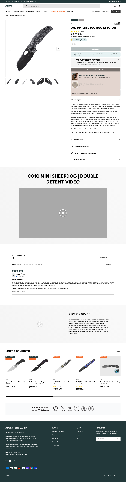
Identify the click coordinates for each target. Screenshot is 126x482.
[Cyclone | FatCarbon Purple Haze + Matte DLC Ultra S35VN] (39, 366)
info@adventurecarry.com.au (18, 454)
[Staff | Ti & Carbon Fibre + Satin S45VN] (63, 366)
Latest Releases (18, 11)
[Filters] (102, 264)
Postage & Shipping (58, 431)
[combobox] (62, 6)
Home (6, 15)
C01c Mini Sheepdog (76, 106)
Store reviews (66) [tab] (28, 264)
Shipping (80, 36)
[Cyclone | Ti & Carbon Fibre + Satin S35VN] (15, 366)
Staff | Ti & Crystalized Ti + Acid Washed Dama (85, 383)
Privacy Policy (117, 475)
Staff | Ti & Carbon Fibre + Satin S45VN (62, 383)
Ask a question (103, 257)
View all (118, 351)
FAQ (78, 438)
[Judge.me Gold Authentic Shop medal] (77, 408)
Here (114, 132)
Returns (54, 435)
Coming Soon (30, 11)
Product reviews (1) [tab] (17, 264)
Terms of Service (108, 475)
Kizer (72, 24)
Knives (7, 11)
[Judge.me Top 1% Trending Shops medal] (91, 408)
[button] (119, 6)
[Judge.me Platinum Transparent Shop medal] (62, 408)
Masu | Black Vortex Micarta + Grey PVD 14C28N (110, 383)
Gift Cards (106, 11)
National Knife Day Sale (58, 11)
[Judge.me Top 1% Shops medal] (84, 408)
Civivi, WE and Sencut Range (99, 77)
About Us (79, 435)
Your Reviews (96, 11)
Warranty (55, 438)
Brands (38, 11)
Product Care (56, 442)
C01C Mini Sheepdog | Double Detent (17, 15)
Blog (78, 442)
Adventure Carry (12, 475)
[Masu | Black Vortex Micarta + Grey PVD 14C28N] (110, 366)
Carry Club (70, 11)
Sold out (95, 49)
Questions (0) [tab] (38, 264)
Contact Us (55, 445)
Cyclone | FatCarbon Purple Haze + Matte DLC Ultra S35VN (39, 383)
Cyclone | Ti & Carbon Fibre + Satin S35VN (15, 383)
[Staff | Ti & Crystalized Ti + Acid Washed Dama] (86, 366)
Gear (45, 11)
